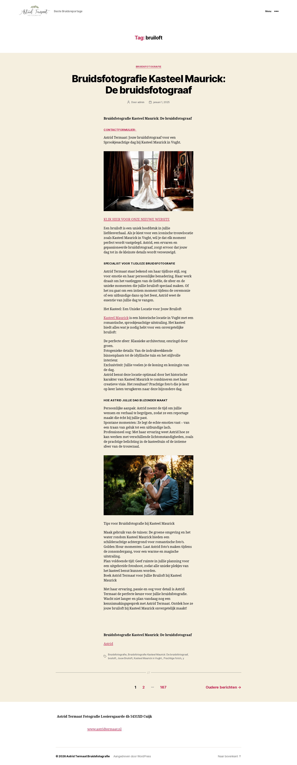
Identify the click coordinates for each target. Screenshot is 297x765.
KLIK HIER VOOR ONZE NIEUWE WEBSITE (137, 219)
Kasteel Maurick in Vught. (148, 658)
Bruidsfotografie (148, 66)
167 (163, 687)
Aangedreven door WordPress (132, 756)
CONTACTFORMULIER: (120, 129)
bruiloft (112, 658)
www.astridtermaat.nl (104, 729)
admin (141, 102)
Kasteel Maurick (116, 318)
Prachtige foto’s (172, 658)
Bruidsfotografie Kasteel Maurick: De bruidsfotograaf (148, 84)
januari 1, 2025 (161, 102)
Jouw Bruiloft (125, 658)
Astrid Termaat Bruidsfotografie (88, 756)
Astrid (108, 644)
